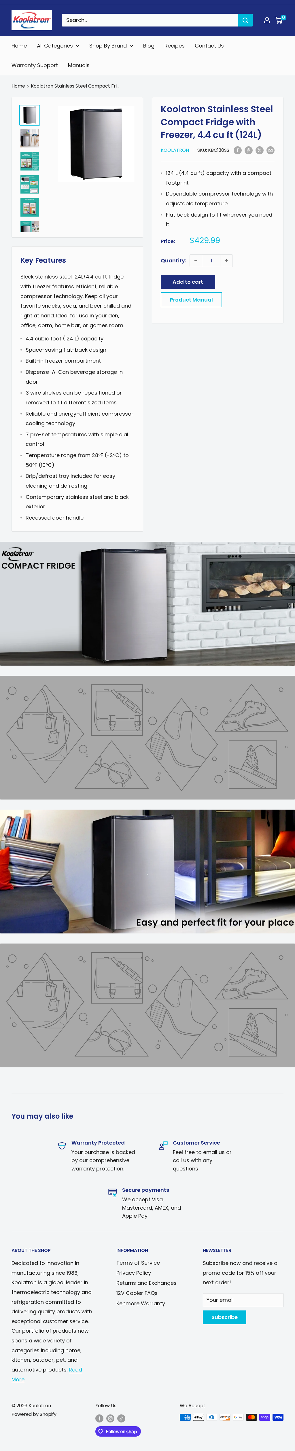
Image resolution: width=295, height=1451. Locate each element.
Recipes (174, 45)
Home (19, 45)
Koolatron (175, 150)
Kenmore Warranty (140, 1303)
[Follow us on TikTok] (121, 1418)
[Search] (245, 20)
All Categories (55, 45)
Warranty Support (35, 65)
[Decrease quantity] (196, 261)
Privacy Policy (133, 1272)
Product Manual (191, 299)
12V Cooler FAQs (137, 1293)
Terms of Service (138, 1262)
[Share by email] (270, 150)
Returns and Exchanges (146, 1283)
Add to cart (188, 281)
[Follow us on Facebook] (99, 1418)
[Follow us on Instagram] (110, 1418)
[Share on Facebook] (238, 150)
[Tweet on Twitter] (260, 150)
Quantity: (173, 260)
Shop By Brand (108, 45)
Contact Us (209, 45)
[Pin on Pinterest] (249, 150)
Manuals (79, 65)
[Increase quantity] (226, 261)
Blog (148, 45)
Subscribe (224, 1317)
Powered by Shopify (34, 1414)
